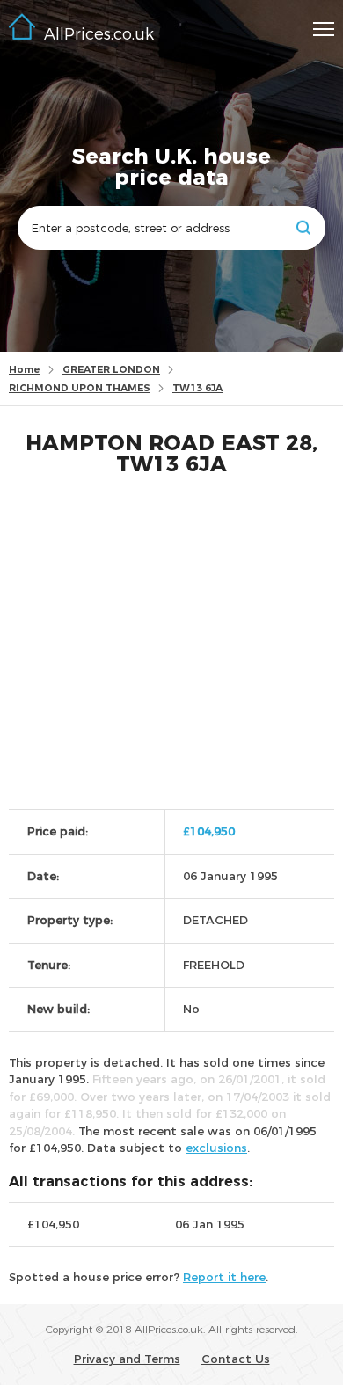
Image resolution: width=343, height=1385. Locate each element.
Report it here (224, 1277)
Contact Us (235, 1359)
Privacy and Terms (127, 1359)
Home (24, 369)
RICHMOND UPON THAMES (79, 388)
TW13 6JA (197, 388)
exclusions (216, 1148)
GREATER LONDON (111, 369)
